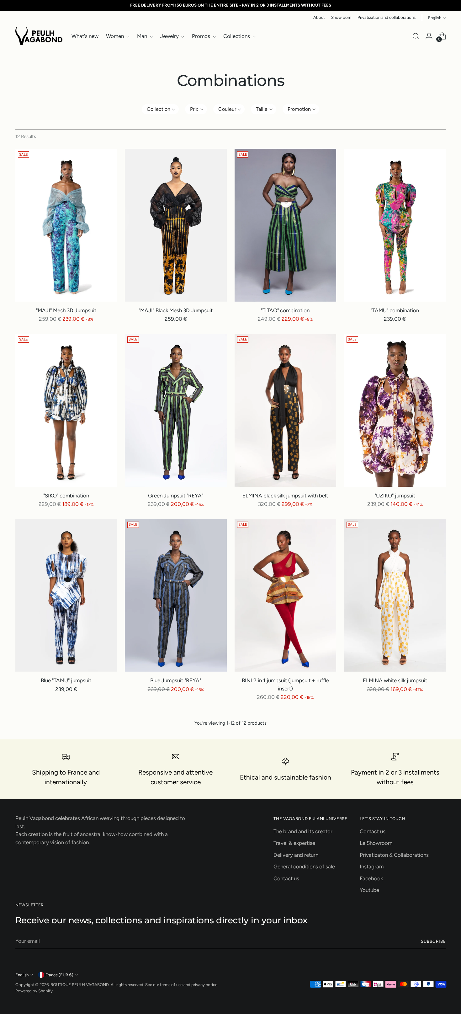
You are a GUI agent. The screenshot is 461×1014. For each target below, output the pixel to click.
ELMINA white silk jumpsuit (395, 680)
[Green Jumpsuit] (176, 410)
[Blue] (66, 595)
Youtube (369, 890)
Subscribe (433, 941)
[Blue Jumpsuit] (176, 595)
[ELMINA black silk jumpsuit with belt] (285, 410)
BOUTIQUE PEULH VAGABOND (79, 984)
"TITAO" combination (285, 310)
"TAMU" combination (395, 310)
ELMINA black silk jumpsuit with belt (285, 495)
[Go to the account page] (429, 36)
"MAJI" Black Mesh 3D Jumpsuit (176, 310)
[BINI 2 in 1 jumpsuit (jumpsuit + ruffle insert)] (285, 595)
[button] (160, 109)
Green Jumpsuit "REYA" (175, 495)
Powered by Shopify (34, 990)
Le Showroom (376, 843)
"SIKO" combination (66, 495)
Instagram (372, 866)
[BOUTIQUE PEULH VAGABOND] (38, 36)
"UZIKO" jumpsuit (394, 495)
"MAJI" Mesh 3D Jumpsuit (66, 310)
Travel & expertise (294, 843)
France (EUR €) (59, 974)
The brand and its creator (302, 831)
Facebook (371, 878)
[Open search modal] (416, 36)
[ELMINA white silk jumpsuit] (395, 595)
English (434, 17)
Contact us (286, 878)
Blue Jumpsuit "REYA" (175, 680)
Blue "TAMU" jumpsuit (66, 680)
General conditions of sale (304, 866)
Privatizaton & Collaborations (394, 855)
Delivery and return (295, 855)
